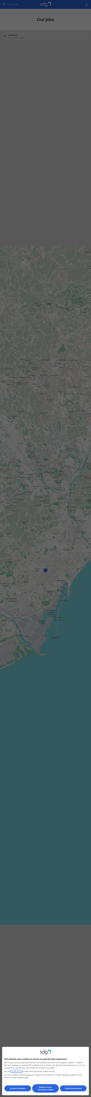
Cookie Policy (16, 1071)
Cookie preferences (73, 1088)
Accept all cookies (18, 1088)
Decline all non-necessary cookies (45, 1088)
